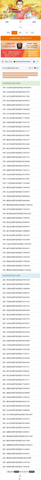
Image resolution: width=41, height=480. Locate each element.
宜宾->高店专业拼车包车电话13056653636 (16, 297)
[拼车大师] (20, 9)
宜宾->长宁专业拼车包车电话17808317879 (16, 319)
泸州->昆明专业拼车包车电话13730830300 (16, 266)
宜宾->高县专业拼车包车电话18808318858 (16, 310)
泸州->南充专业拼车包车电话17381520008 (16, 239)
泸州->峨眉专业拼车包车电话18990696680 (16, 200)
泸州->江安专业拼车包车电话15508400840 (16, 109)
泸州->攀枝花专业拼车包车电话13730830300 (17, 270)
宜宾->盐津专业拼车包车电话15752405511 (16, 354)
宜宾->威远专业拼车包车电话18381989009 (16, 393)
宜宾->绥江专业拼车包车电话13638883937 (16, 371)
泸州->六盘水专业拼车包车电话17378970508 (17, 244)
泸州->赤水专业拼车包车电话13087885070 (16, 100)
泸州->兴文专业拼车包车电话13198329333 (16, 153)
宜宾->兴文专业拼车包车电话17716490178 (16, 384)
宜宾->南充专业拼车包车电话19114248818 (16, 449)
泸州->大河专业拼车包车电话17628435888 (16, 127)
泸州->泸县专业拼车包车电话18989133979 (16, 92)
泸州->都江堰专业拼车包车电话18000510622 (17, 213)
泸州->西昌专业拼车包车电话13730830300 (16, 261)
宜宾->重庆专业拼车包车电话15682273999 (16, 440)
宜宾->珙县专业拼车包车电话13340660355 (16, 293)
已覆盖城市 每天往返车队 (20, 472)
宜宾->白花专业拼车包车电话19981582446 (16, 332)
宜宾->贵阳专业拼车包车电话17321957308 (16, 462)
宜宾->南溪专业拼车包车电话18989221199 (16, 328)
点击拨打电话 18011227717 (20, 38)
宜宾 (34, 22)
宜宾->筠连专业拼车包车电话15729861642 (16, 397)
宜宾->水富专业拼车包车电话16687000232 (16, 323)
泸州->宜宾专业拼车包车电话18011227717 (16, 131)
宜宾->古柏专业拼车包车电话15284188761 (16, 336)
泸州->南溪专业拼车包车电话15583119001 (16, 105)
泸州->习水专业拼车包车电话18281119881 (16, 179)
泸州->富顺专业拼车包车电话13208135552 (16, 157)
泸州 (7, 22)
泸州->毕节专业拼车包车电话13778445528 (16, 209)
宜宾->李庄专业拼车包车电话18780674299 (16, 280)
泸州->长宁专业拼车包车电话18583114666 (16, 144)
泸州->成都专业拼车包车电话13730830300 (16, 218)
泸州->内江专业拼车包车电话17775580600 (16, 118)
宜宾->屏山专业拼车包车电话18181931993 (16, 314)
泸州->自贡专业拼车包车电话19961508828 (16, 161)
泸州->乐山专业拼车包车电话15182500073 (16, 192)
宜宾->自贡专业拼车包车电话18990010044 (16, 362)
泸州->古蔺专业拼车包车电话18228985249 (16, 166)
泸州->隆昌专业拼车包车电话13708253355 (16, 140)
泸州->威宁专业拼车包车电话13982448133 (16, 248)
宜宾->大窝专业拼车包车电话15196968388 (16, 288)
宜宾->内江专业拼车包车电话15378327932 (16, 375)
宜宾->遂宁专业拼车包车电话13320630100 (16, 427)
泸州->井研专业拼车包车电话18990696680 (16, 196)
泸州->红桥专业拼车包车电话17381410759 (16, 122)
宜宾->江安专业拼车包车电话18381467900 (16, 345)
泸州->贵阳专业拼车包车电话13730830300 (16, 253)
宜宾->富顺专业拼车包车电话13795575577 (16, 367)
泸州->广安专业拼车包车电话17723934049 (16, 183)
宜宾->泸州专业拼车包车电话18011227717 (16, 380)
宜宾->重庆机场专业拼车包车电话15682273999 (18, 436)
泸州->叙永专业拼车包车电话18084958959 (16, 148)
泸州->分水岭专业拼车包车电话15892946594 (17, 87)
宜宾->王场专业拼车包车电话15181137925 (16, 301)
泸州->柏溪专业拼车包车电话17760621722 (16, 170)
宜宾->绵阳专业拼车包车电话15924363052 (16, 453)
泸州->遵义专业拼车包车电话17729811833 (16, 235)
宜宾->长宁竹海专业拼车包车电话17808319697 (18, 414)
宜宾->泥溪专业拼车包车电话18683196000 (16, 341)
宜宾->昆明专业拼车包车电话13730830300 (16, 466)
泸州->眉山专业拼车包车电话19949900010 (16, 222)
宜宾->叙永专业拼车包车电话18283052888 (16, 406)
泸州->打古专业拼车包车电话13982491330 (16, 114)
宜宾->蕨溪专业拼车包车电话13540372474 (16, 306)
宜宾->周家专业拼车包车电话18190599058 (16, 388)
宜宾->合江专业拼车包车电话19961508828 (16, 423)
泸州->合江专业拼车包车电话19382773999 (16, 96)
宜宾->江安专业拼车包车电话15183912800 (16, 349)
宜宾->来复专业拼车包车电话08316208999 (16, 284)
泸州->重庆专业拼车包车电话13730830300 (16, 187)
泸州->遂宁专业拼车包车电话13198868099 (16, 231)
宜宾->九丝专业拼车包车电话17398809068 (16, 410)
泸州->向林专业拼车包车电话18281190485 (16, 135)
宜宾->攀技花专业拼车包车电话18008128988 (17, 458)
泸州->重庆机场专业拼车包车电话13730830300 (18, 205)
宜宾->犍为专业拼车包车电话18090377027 (16, 401)
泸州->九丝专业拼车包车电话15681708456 (16, 174)
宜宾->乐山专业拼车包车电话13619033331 (16, 419)
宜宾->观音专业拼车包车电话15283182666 (16, 358)
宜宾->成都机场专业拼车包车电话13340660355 (18, 445)
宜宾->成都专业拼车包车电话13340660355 (16, 432)
